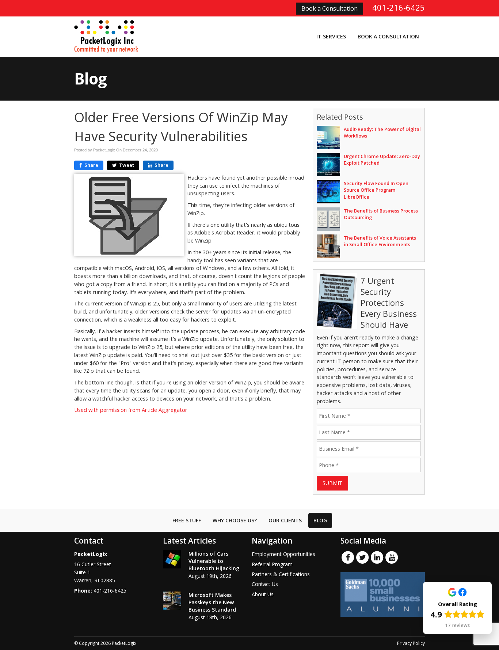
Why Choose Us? (235, 520)
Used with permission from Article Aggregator (130, 409)
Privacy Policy (411, 643)
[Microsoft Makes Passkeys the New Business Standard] (172, 600)
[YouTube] (391, 557)
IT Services (331, 36)
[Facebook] (347, 557)
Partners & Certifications (281, 574)
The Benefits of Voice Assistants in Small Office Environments (380, 241)
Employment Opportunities (283, 554)
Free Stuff (186, 520)
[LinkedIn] (377, 557)
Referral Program (272, 564)
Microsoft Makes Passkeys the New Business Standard (212, 602)
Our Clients (285, 520)
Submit (332, 483)
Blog (320, 520)
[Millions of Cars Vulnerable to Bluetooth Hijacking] (172, 559)
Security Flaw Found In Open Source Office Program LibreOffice (376, 190)
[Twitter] (362, 557)
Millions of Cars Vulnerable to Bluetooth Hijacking (213, 561)
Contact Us (265, 584)
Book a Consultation (329, 8)
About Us (263, 594)
